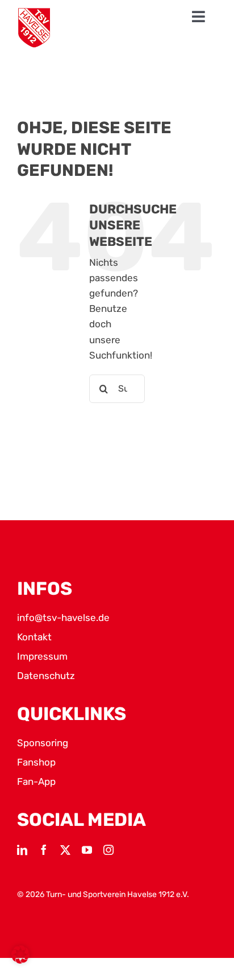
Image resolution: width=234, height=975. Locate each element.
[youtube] (87, 850)
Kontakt (34, 637)
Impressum (42, 656)
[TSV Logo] (34, 28)
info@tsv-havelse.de (63, 617)
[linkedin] (22, 850)
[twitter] (65, 850)
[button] (20, 954)
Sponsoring (42, 742)
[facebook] (44, 850)
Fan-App (36, 781)
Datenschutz (46, 675)
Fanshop (36, 762)
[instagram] (108, 850)
